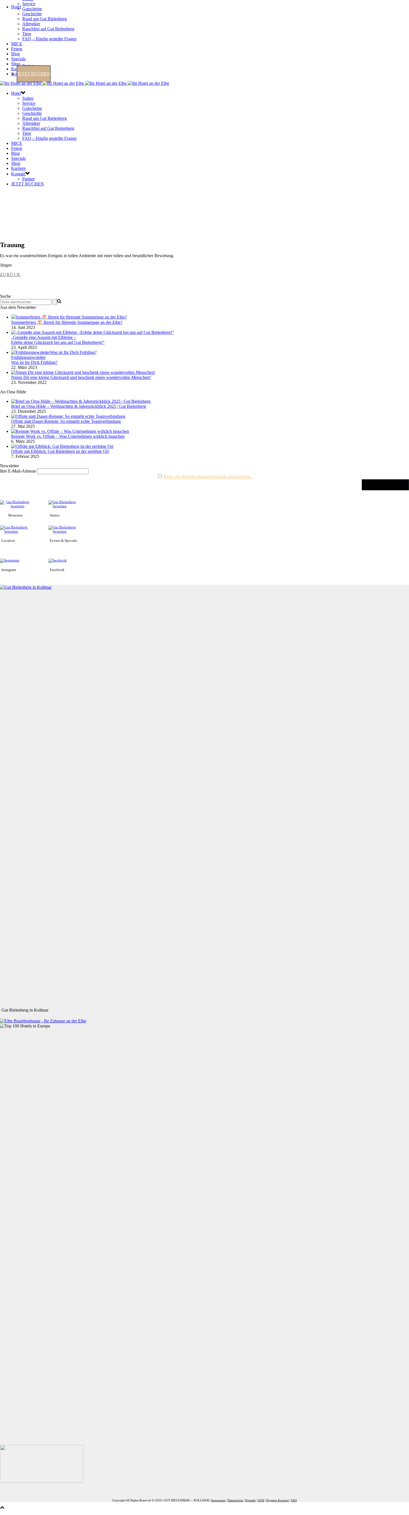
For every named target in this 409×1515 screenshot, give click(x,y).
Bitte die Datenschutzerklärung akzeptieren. (208, 476)
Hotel (16, 6)
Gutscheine (32, 8)
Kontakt (18, 174)
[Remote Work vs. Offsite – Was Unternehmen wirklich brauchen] (70, 431)
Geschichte (32, 13)
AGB (261, 1500)
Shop (15, 63)
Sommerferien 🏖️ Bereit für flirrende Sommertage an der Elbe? (66, 322)
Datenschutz (235, 1500)
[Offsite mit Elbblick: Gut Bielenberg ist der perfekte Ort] (62, 446)
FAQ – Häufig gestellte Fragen (49, 38)
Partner (28, 179)
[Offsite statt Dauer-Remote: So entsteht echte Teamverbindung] (68, 416)
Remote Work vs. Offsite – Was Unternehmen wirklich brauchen (68, 436)
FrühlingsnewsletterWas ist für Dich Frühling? (34, 360)
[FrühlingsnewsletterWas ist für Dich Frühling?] (54, 352)
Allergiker (31, 23)
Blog (15, 53)
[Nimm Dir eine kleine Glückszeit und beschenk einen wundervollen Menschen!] (83, 372)
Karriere (18, 168)
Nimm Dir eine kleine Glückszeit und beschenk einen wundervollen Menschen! (81, 377)
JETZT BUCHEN (33, 73)
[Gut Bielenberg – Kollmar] (84, 83)
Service (28, 3)
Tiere (26, 33)
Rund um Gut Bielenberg (44, 18)
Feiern (16, 48)
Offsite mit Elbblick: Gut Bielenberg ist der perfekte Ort (60, 451)
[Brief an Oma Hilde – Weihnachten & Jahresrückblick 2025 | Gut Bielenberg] (81, 401)
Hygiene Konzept (277, 1500)
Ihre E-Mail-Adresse (18, 471)
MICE (16, 43)
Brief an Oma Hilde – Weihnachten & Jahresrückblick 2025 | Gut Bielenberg (78, 406)
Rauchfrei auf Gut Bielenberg (48, 28)
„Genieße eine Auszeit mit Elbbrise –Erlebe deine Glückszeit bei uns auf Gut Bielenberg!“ (58, 340)
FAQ (294, 1500)
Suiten (27, 98)
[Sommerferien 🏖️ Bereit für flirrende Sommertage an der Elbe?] (69, 317)
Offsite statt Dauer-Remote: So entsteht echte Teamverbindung (66, 421)
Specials (18, 58)
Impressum (218, 1500)
